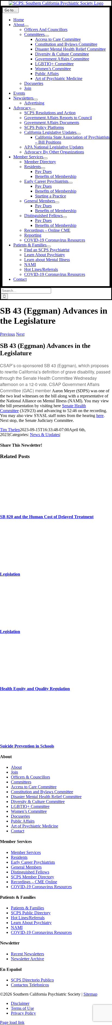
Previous (7, 334)
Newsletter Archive (27, 958)
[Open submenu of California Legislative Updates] (78, 134)
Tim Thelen (10, 429)
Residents (19, 857)
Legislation (10, 574)
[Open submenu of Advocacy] (33, 109)
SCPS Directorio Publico (32, 980)
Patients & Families (27, 908)
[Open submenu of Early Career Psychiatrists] (70, 183)
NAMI (17, 927)
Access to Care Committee (34, 787)
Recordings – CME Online (34, 881)
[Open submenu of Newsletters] (35, 99)
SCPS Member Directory (32, 877)
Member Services (26, 852)
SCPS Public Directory (31, 912)
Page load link (12, 1022)
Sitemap (90, 994)
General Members (26, 867)
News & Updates (45, 434)
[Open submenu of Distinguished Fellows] (65, 217)
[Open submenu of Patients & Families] (48, 246)
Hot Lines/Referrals (28, 917)
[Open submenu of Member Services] (45, 158)
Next (20, 334)
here (100, 415)
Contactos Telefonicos (30, 985)
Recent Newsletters (27, 954)
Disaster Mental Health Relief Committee (46, 796)
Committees (21, 782)
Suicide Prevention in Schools (27, 746)
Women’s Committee (29, 811)
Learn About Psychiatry (31, 922)
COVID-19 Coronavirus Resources (41, 886)
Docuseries (20, 816)
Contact (17, 831)
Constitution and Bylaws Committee (42, 791)
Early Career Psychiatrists (33, 862)
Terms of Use (22, 1008)
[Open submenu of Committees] (47, 36)
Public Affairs (23, 821)
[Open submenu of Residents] (43, 168)
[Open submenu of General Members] (57, 202)
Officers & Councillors (30, 777)
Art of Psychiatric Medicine (34, 826)
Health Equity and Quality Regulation (35, 688)
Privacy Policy (23, 1013)
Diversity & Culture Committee (38, 801)
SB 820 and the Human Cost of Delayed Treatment (47, 516)
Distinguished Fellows (30, 872)
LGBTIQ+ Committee (30, 806)
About (16, 767)
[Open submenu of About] (26, 26)
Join (14, 772)
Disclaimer (20, 1003)
